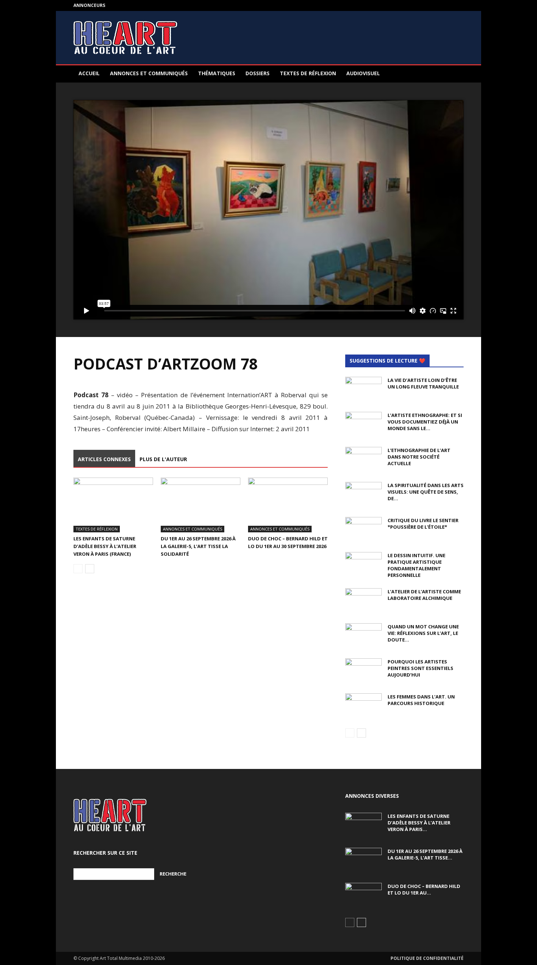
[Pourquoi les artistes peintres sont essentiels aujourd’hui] (363, 671)
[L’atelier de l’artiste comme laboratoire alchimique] (363, 601)
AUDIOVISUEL (363, 73)
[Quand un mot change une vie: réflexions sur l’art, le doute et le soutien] (363, 636)
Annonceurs (89, 5)
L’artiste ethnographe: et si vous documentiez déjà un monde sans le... (425, 422)
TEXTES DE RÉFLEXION (308, 73)
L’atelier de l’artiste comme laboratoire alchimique (424, 594)
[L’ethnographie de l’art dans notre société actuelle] (363, 459)
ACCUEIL (89, 73)
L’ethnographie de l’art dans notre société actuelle (419, 457)
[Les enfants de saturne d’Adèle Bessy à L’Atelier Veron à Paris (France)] (113, 505)
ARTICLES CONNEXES (104, 459)
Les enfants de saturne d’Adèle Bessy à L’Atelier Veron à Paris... (419, 822)
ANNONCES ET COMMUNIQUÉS (149, 73)
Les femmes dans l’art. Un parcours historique (421, 699)
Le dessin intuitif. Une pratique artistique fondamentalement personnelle (416, 565)
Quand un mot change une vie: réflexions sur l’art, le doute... (423, 633)
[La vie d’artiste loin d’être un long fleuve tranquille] (363, 389)
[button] (455, 73)
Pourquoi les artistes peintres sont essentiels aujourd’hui (420, 668)
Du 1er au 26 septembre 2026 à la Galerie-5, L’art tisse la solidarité (198, 546)
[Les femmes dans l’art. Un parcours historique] (363, 706)
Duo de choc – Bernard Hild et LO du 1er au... (424, 889)
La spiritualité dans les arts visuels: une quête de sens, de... (426, 492)
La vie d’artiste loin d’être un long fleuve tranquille (423, 383)
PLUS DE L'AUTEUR (163, 459)
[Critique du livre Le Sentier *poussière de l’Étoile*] (363, 530)
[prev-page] (78, 568)
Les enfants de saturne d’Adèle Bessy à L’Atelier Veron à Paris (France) (104, 546)
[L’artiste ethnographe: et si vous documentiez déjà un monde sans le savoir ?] (363, 424)
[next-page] (89, 568)
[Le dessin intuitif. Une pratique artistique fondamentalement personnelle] (363, 565)
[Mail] (458, 5)
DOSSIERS (257, 73)
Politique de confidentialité (427, 958)
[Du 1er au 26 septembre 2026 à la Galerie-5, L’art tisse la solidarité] (200, 505)
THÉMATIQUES (216, 73)
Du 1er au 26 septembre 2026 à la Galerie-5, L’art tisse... (425, 854)
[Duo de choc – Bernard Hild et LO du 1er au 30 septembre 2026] (288, 505)
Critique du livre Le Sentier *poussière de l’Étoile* (423, 523)
